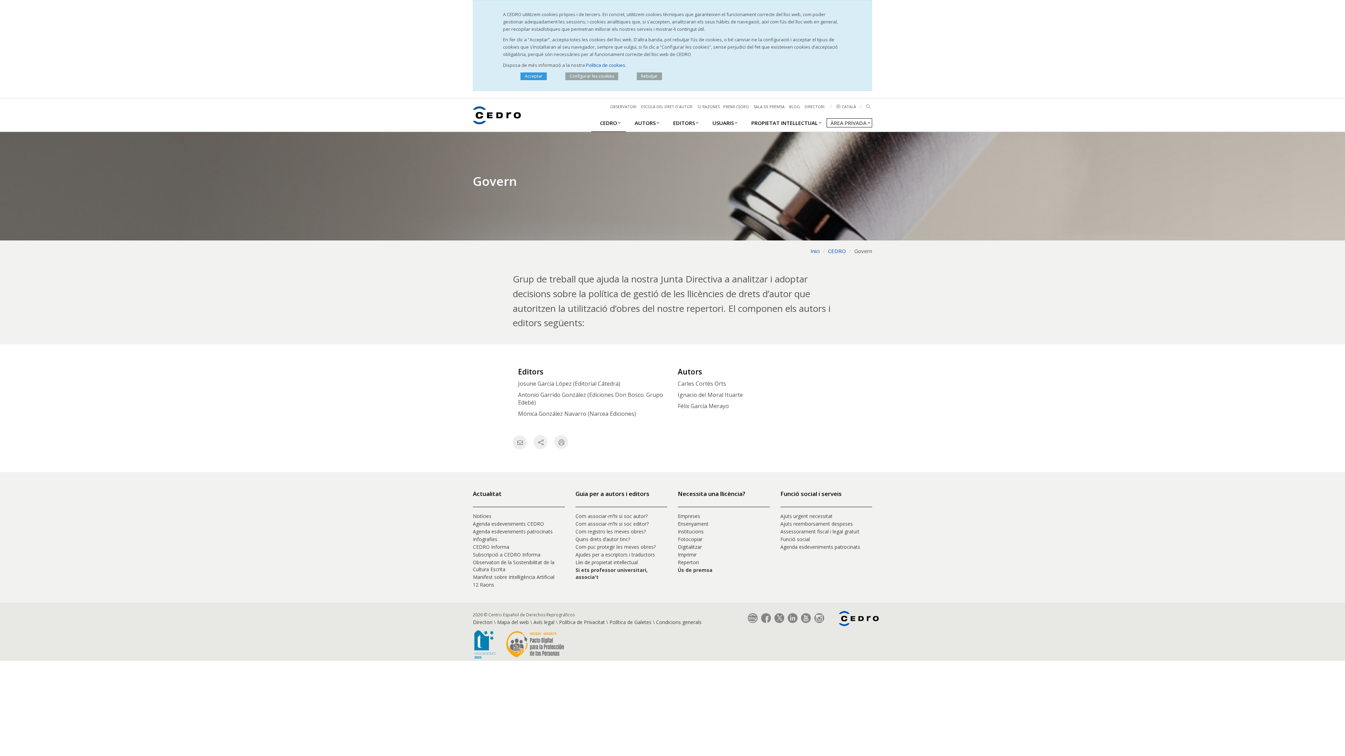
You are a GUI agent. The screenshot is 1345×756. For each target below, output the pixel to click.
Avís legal (543, 622)
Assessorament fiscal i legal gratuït (820, 531)
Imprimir (687, 554)
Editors (684, 122)
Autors (645, 122)
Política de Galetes (630, 622)
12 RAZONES (708, 106)
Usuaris (723, 122)
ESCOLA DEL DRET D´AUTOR (666, 106)
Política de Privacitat (582, 622)
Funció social (795, 539)
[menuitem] (608, 122)
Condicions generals (679, 622)
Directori (815, 106)
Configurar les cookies (592, 76)
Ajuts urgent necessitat (806, 516)
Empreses (689, 516)
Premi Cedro (736, 106)
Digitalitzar (690, 547)
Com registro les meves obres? (610, 531)
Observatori (623, 106)
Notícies (482, 516)
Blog (794, 106)
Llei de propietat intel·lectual (606, 562)
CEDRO (608, 122)
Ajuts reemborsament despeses (816, 523)
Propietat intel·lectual (784, 122)
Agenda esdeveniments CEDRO (508, 523)
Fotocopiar (690, 539)
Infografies (485, 539)
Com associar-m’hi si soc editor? (612, 523)
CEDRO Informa (491, 547)
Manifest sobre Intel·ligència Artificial (513, 577)
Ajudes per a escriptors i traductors (615, 554)
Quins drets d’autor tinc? (602, 539)
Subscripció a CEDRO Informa (506, 554)
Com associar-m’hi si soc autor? (611, 516)
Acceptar (534, 76)
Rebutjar (649, 76)
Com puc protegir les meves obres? (615, 547)
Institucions (691, 531)
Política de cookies (605, 65)
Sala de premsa (769, 106)
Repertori (688, 562)
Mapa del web (513, 622)
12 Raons (483, 584)
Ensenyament (693, 523)
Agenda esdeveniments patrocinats (513, 531)
